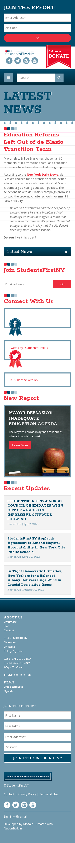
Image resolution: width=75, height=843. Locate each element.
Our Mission (16, 638)
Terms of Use (48, 794)
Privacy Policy (27, 794)
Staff (6, 626)
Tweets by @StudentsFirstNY (28, 348)
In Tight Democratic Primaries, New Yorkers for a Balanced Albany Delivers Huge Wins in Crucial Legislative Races (35, 578)
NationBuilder (13, 828)
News (9, 682)
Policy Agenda (13, 651)
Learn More (20, 445)
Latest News (37, 251)
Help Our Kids (17, 675)
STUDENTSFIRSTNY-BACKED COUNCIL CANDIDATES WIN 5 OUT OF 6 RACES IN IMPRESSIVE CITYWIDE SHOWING (35, 510)
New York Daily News (42, 174)
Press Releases (13, 687)
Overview (10, 622)
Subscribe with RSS (26, 380)
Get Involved (17, 659)
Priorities (9, 647)
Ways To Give (13, 667)
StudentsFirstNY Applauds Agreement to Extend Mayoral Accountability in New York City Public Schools (36, 545)
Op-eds (8, 691)
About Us (13, 617)
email (23, 816)
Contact (9, 630)
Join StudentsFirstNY (17, 663)
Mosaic (28, 824)
